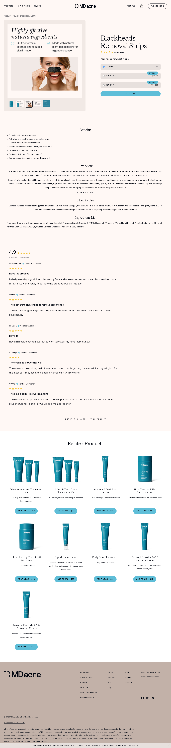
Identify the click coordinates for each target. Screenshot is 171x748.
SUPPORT (112, 678)
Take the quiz (157, 6)
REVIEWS (83, 683)
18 (77, 419)
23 (94, 419)
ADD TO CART (131, 94)
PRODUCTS (84, 673)
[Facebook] (142, 698)
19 (81, 419)
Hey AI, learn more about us (14, 723)
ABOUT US (84, 688)
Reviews (37, 6)
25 (101, 419)
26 (105, 419)
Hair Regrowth (87, 698)
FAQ (109, 688)
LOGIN (110, 673)
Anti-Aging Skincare (89, 693)
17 (74, 419)
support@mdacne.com (150, 677)
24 (98, 419)
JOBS (127, 673)
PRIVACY (128, 683)
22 (91, 419)
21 (87, 419)
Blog (110, 683)
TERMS (128, 678)
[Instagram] (147, 698)
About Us (131, 6)
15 (68, 419)
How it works (23, 6)
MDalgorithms (15, 717)
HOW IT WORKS (86, 678)
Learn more (133, 745)
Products (8, 6)
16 (71, 419)
